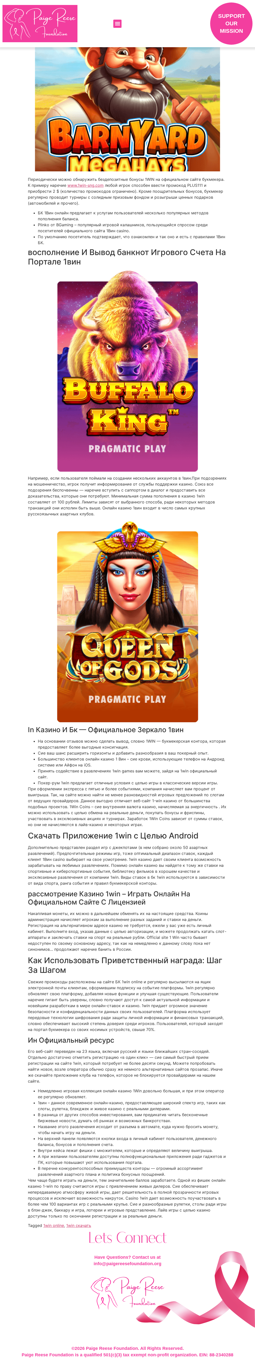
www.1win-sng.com (85, 185)
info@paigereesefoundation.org (127, 1263)
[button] (117, 24)
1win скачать (78, 1225)
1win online (53, 1225)
